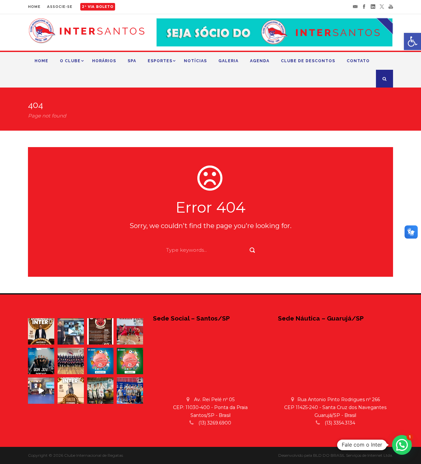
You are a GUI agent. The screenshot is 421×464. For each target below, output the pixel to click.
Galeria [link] (228, 61)
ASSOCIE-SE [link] (59, 7)
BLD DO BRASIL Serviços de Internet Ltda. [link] (353, 455)
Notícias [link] (195, 61)
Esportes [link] (160, 61)
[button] (402, 445)
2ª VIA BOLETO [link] (97, 7)
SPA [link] (132, 61)
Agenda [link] (259, 61)
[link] (412, 41)
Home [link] (41, 61)
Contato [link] (358, 61)
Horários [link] (104, 61)
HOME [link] (34, 7)
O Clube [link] (70, 61)
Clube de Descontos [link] (308, 61)
